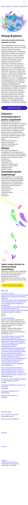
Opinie (6, 318)
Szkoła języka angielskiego (15, 363)
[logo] (4, 2)
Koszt (9, 318)
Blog (12, 318)
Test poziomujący (12, 361)
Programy (15, 6)
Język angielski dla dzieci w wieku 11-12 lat (15, 374)
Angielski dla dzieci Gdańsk (12, 355)
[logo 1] (5, 289)
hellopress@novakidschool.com (10, 391)
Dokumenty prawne (13, 463)
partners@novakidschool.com (9, 395)
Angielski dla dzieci (6, 6)
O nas (3, 318)
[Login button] (24, 2)
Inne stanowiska (13, 414)
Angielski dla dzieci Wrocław (13, 358)
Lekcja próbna (5, 336)
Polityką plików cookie (7, 484)
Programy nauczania (15, 336)
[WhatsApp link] (13, 410)
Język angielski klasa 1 (12, 339)
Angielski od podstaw (14, 348)
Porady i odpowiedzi (13, 419)
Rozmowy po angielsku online (10, 343)
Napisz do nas (4, 419)
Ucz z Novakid (5, 414)
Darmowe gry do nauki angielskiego (11, 379)
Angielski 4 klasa (9, 341)
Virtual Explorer (23, 6)
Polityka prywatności (7, 462)
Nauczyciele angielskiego (13, 351)
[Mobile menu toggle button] (21, 2)
